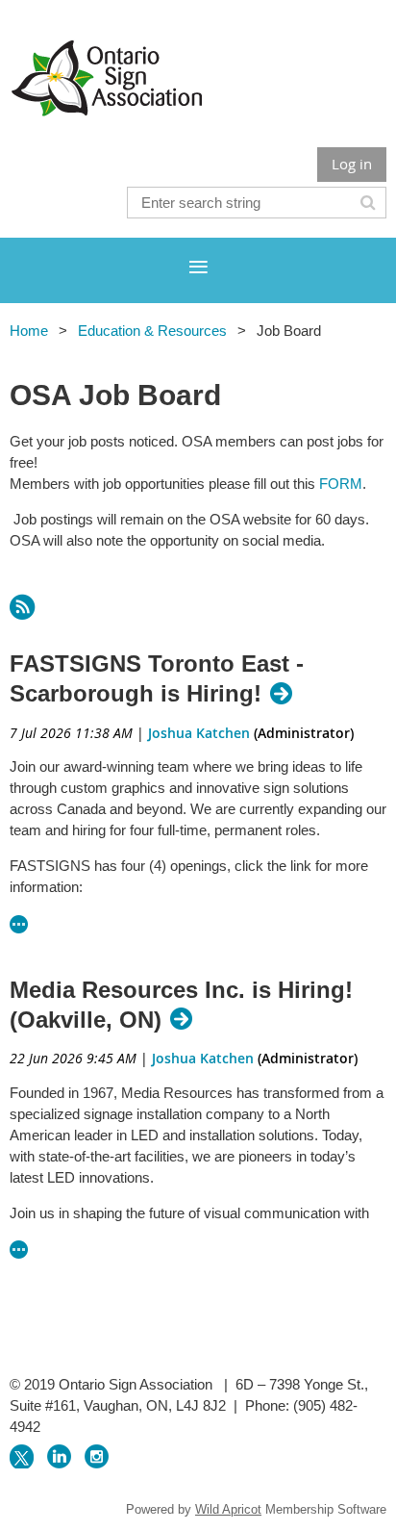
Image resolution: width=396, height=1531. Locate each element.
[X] (22, 1456)
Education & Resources (152, 330)
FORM (340, 483)
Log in (352, 163)
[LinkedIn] (59, 1456)
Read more (19, 924)
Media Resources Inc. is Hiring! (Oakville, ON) (181, 1005)
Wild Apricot (228, 1509)
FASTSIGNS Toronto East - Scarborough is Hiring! (157, 678)
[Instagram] (97, 1456)
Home (29, 330)
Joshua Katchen (199, 733)
